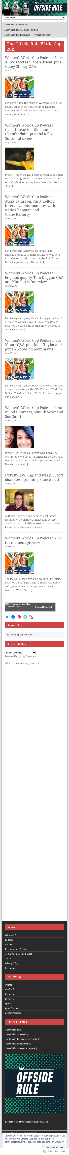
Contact (9, 958)
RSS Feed (9, 998)
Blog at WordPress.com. (28, 1132)
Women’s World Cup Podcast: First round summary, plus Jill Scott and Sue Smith (34, 412)
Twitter (8, 984)
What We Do (11, 935)
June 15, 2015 (11, 353)
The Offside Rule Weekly (15, 24)
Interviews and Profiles (16, 949)
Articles (8, 944)
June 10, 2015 (11, 420)
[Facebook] (13, 617)
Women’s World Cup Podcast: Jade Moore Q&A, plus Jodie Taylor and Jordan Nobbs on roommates (33, 344)
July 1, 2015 (10, 142)
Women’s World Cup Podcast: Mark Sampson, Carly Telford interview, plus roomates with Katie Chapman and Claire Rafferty (30, 206)
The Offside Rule (13, 1029)
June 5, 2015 (11, 546)
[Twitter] (7, 617)
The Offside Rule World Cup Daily (21, 1048)
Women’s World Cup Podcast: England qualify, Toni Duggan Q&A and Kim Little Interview (34, 277)
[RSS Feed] (31, 617)
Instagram (10, 994)
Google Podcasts (13, 1012)
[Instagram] (19, 617)
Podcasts (9, 939)
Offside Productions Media (35, 1121)
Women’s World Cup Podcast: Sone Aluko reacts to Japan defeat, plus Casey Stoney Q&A (34, 62)
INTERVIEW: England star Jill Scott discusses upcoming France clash (34, 477)
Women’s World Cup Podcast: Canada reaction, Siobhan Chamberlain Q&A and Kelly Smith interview (29, 131)
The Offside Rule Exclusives (17, 34)
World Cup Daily (42, 34)
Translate (30, 656)
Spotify (8, 1003)
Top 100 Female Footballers (18, 953)
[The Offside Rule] (34, 7)
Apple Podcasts (12, 1008)
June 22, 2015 (11, 218)
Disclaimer (10, 967)
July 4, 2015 (10, 70)
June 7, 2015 (11, 483)
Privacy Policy (12, 963)
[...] (27, 114)
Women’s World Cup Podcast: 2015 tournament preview (33, 540)
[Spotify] (25, 617)
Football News (41, 607)
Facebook (10, 989)
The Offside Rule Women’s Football (21, 29)
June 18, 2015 (11, 285)
